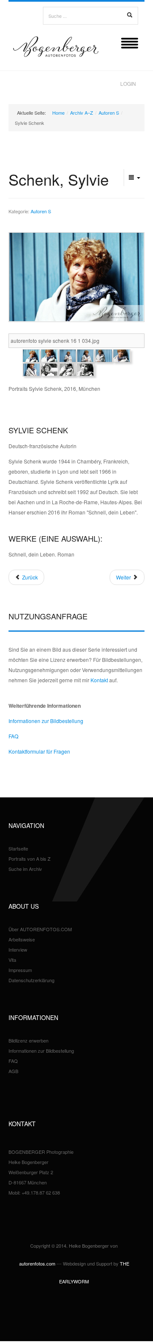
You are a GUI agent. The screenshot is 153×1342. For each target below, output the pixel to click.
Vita (12, 959)
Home (58, 112)
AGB (13, 1071)
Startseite (18, 848)
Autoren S (109, 112)
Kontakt (99, 680)
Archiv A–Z (81, 112)
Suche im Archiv (25, 868)
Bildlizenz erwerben (28, 1040)
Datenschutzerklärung (31, 980)
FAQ (13, 736)
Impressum (20, 969)
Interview (17, 949)
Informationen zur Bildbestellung (45, 720)
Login (128, 83)
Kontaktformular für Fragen (39, 751)
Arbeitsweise (21, 939)
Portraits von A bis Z (29, 858)
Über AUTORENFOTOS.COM (40, 929)
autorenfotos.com (37, 1263)
